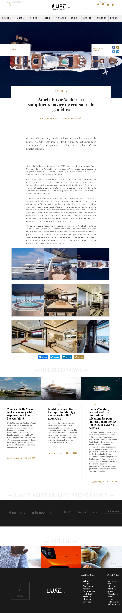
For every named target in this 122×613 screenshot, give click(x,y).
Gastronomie (89, 18)
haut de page (20, 593)
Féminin (6, 18)
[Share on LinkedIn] (118, 52)
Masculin (20, 18)
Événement (116, 18)
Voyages (61, 18)
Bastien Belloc (76, 118)
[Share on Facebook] (114, 47)
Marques (112, 586)
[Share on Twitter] (114, 52)
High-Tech (75, 18)
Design (34, 18)
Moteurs (48, 18)
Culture (101, 18)
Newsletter (113, 594)
